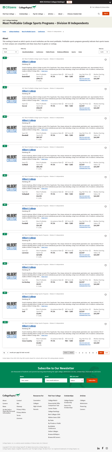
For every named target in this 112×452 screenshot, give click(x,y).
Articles (51, 14)
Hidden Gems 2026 (54, 417)
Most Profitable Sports (28, 31)
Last (106, 352)
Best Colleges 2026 (54, 414)
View (69, 2)
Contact (19, 400)
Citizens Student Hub (74, 14)
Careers (5, 403)
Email (46, 376)
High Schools (37, 406)
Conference (41, 31)
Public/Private (50, 52)
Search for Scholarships (68, 406)
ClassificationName (27, 52)
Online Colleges (53, 431)
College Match (52, 400)
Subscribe (92, 380)
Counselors (37, 400)
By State (51, 420)
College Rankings (14, 31)
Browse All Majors (53, 434)
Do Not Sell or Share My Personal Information (9, 411)
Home (4, 31)
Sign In (106, 13)
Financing (83, 406)
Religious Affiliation (63, 52)
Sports (74, 52)
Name (22, 376)
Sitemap (19, 406)
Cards (102, 52)
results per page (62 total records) (19, 352)
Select (73, 380)
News (4, 406)
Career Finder (52, 408)
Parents (35, 409)
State (80, 52)
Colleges (36, 403)
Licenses (19, 418)
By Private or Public (54, 423)
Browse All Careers (54, 437)
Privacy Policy (21, 409)
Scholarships (23, 14)
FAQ (18, 403)
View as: (101, 48)
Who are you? (74, 376)
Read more (44, 71)
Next (101, 352)
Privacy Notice (21, 412)
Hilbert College (29, 61)
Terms (19, 415)
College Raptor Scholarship (69, 401)
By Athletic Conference (52, 427)
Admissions (83, 403)
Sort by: (5, 48)
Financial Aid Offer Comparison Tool (54, 404)
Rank (5, 52)
